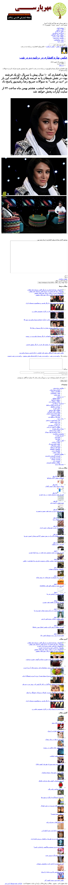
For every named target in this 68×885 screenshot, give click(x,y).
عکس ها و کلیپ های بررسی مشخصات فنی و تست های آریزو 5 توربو (44, 667)
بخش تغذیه (57, 395)
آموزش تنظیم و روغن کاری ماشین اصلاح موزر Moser (48, 627)
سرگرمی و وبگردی (58, 33)
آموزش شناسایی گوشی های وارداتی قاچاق (51, 781)
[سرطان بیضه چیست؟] (61, 812)
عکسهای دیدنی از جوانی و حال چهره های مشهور (50, 295)
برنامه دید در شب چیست (15, 356)
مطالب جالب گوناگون (57, 35)
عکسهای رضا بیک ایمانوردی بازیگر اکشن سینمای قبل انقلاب (46, 291)
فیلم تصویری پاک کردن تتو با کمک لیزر (52, 830)
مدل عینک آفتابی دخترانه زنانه (55, 822)
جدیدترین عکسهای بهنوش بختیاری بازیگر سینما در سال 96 (47, 328)
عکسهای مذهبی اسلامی (57, 756)
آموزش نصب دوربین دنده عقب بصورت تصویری (50, 511)
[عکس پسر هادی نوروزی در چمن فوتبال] (61, 804)
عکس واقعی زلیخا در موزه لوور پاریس (52, 619)
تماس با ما (61, 41)
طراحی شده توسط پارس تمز (13, 883)
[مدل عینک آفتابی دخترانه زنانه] (61, 820)
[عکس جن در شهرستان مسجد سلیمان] (61, 771)
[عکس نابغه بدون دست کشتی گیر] (61, 878)
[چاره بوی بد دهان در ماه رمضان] (61, 738)
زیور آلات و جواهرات (54, 425)
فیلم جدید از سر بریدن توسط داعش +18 (52, 635)
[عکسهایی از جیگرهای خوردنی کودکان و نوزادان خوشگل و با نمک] (57, 691)
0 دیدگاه (61, 65)
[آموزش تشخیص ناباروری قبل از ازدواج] (61, 870)
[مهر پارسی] (36, 19)
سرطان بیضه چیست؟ (57, 814)
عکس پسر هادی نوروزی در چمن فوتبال (52, 806)
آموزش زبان (56, 461)
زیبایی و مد (60, 418)
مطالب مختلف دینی (54, 401)
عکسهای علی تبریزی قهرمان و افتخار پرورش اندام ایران (47, 839)
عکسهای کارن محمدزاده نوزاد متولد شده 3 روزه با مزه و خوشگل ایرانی (43, 676)
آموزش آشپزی (59, 435)
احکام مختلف (56, 398)
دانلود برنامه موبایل (54, 430)
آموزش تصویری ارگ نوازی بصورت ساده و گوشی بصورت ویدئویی (45, 659)
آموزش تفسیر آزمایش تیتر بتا (55, 594)
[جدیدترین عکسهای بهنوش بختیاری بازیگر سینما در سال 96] (57, 326)
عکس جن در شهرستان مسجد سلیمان (53, 772)
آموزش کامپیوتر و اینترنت (52, 456)
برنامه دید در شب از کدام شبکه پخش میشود (36, 356)
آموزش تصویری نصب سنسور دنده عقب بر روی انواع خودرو (46, 552)
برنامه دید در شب (55, 356)
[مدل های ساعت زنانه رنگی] (61, 787)
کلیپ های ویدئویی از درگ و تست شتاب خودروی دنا (49, 610)
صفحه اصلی (60, 28)
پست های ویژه (59, 464)
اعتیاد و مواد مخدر (55, 390)
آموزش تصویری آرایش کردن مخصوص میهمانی (50, 864)
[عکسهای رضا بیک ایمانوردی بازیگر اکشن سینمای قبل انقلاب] (45, 290)
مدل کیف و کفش (55, 422)
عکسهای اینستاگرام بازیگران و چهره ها (52, 797)
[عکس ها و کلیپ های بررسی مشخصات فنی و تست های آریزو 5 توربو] (57, 666)
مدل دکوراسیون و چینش (53, 420)
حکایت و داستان (55, 415)
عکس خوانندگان (55, 445)
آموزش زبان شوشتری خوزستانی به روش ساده (50, 577)
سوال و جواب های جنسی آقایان (54, 486)
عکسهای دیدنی (56, 451)
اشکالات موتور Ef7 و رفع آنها (55, 478)
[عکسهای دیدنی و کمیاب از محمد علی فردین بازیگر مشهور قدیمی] (57, 343)
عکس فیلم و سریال (54, 444)
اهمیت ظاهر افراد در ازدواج (56, 731)
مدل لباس (57, 423)
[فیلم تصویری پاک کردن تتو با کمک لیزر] (61, 829)
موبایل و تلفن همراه (58, 429)
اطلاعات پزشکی (55, 391)
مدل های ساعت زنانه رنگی (56, 789)
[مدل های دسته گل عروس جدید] (61, 854)
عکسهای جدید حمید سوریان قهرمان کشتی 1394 (50, 764)
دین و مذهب (60, 396)
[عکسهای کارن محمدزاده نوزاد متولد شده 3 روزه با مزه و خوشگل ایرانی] (57, 674)
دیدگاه (65, 369)
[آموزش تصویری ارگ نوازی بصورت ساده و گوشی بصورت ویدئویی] (57, 658)
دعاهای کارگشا (55, 400)
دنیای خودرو (56, 408)
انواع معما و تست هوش (53, 413)
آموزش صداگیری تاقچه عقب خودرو (53, 602)
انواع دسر (57, 437)
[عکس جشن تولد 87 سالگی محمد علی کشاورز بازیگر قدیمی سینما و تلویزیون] (57, 351)
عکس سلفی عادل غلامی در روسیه (53, 748)
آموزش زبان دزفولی (58, 544)
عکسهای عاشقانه (55, 449)
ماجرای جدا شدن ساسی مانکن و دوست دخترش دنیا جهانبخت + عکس (43, 561)
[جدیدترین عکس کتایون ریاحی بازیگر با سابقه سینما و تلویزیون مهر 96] (57, 318)
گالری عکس (60, 29)
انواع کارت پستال (55, 447)
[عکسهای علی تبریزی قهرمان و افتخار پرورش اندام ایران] (61, 837)
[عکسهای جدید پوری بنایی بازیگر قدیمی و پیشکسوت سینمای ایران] (57, 301)
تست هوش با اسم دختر (57, 503)
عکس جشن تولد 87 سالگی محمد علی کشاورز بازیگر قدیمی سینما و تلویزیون (41, 353)
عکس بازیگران (59, 31)
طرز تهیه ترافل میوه (58, 723)
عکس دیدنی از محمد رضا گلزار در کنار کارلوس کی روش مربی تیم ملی (43, 684)
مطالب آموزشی (59, 454)
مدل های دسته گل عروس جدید (55, 855)
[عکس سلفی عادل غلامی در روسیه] (61, 746)
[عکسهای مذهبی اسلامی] (61, 754)
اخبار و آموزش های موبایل (52, 432)
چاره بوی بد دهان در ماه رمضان (54, 739)
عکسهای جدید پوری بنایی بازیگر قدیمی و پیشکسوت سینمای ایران (45, 303)
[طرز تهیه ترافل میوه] (61, 721)
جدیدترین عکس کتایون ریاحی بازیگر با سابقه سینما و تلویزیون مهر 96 (44, 319)
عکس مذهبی (56, 452)
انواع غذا (57, 439)
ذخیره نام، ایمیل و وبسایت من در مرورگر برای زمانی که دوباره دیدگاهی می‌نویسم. (41, 377)
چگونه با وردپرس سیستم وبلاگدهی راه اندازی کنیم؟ (49, 847)
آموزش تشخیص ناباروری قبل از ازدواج (52, 872)
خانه (66, 46)
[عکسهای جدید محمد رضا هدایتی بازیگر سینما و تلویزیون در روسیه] (57, 334)
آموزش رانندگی (55, 459)
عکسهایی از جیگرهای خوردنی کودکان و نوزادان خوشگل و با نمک (45, 692)
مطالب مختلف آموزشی (53, 462)
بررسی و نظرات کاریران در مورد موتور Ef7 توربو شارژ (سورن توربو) (44, 536)
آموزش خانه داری (55, 457)
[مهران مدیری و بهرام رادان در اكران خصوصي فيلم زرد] (57, 310)
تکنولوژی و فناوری (58, 434)
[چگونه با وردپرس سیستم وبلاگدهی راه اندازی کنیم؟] (61, 845)
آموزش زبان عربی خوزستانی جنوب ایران (52, 528)
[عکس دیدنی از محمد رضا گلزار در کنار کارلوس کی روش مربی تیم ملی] (57, 682)
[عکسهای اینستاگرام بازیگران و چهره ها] (61, 796)
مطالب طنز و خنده (58, 36)
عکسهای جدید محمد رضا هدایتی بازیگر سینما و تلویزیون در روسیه (45, 336)
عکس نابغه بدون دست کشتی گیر (54, 880)
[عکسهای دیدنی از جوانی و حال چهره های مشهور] (49, 293)
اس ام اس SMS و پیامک (53, 405)
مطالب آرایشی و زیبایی (53, 427)
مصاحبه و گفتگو (55, 407)
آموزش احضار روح (58, 519)
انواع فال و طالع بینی (54, 417)
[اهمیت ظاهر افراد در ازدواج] (61, 729)
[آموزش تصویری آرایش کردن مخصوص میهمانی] (61, 862)
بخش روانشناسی (59, 40)
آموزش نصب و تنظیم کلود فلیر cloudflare (52, 586)
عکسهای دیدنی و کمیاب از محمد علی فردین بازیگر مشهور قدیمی (45, 344)
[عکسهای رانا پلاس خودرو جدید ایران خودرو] (50, 646)
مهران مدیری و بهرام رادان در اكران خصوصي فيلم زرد (48, 311)
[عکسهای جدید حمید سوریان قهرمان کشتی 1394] (61, 762)
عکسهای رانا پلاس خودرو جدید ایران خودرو (51, 648)
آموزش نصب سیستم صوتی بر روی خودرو (51, 494)
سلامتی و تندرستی (58, 38)
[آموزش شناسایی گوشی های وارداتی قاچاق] (61, 779)
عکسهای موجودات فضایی (56, 569)
